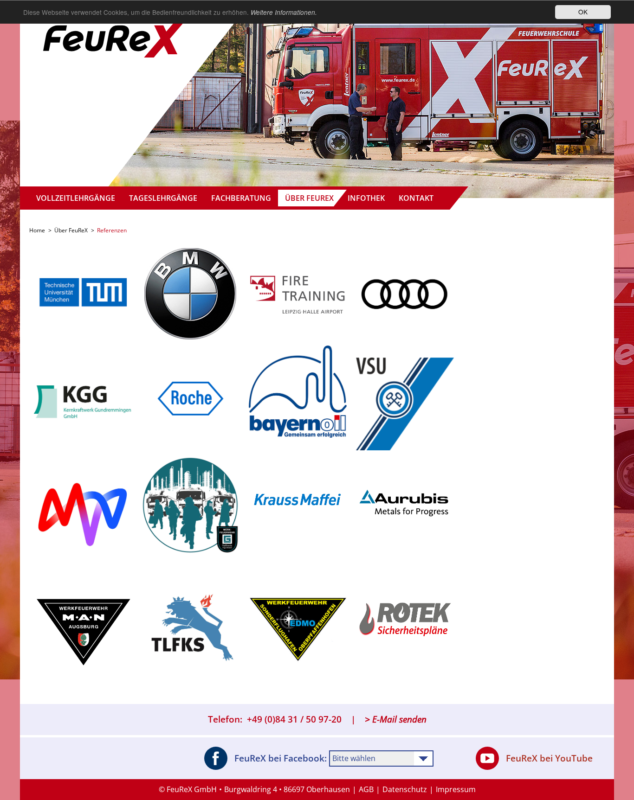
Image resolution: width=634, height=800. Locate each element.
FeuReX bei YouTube (549, 758)
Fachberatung (241, 198)
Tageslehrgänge (163, 198)
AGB (366, 789)
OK (583, 11)
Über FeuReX (309, 198)
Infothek (366, 198)
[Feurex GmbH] (115, 30)
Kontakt (416, 198)
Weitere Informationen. (284, 12)
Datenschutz (404, 789)
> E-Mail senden (396, 719)
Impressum (456, 789)
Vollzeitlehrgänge (75, 198)
